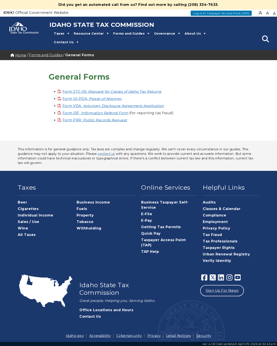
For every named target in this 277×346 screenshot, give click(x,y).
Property (85, 215)
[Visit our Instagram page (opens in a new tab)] (229, 279)
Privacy (154, 336)
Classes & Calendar (221, 209)
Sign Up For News (222, 290)
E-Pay (146, 220)
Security (203, 336)
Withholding (89, 228)
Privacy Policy (216, 228)
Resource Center (89, 33)
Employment (215, 222)
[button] (67, 33)
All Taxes (27, 235)
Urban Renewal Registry (226, 254)
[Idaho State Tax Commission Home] (20, 28)
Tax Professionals (220, 241)
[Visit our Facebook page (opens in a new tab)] (204, 279)
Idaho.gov (75, 336)
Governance (164, 33)
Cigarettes (28, 209)
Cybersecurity (129, 336)
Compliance (214, 215)
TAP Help (150, 252)
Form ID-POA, (92, 99)
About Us (193, 33)
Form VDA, (113, 106)
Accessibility (100, 336)
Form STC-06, (112, 92)
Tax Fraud (212, 235)
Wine (23, 228)
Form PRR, (95, 120)
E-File (146, 214)
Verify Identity (217, 261)
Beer (22, 202)
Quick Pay (151, 233)
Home (20, 55)
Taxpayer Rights (219, 248)
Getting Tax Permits (161, 227)
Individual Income (35, 215)
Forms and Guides (129, 33)
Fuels (82, 209)
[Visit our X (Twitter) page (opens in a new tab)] (213, 279)
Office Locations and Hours (106, 310)
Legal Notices (178, 336)
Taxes (59, 33)
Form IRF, (95, 113)
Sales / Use (28, 222)
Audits (209, 202)
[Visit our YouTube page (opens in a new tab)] (238, 279)
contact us (106, 154)
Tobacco (85, 222)
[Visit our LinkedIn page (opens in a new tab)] (221, 279)
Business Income (93, 202)
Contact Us (64, 42)
